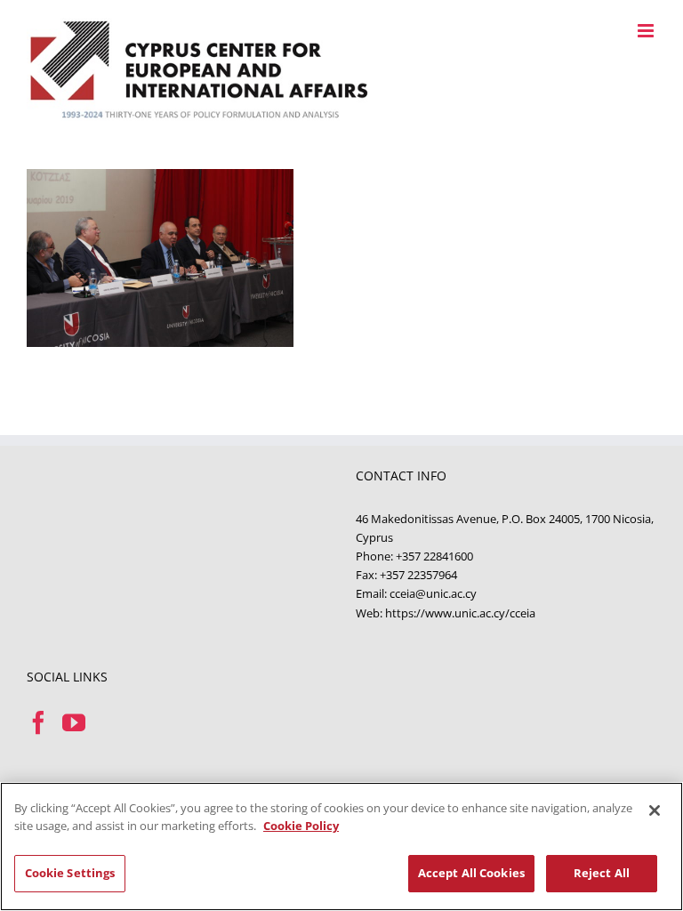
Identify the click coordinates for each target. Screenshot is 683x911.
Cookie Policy (301, 826)
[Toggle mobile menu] (647, 30)
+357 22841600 (434, 556)
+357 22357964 (418, 575)
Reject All (602, 873)
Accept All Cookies (471, 873)
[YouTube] (73, 722)
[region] (341, 846)
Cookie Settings (70, 873)
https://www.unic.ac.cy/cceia (460, 613)
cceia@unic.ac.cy (433, 593)
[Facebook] (38, 722)
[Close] (654, 810)
